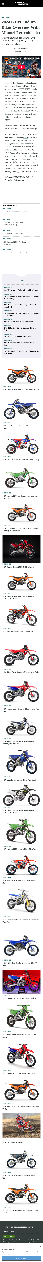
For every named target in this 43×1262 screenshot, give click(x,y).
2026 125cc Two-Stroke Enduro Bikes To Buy (20, 329)
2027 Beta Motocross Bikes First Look (18, 632)
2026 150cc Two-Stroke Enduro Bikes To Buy (20, 344)
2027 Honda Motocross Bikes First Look (19, 1073)
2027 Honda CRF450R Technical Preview (19, 998)
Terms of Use (8, 1231)
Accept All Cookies (21, 1258)
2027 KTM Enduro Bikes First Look (15, 253)
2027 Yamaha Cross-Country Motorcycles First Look (20, 306)
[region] (21, 1252)
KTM (25, 137)
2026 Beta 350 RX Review (13, 1142)
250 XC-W (31, 111)
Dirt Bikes (6, 17)
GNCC (7, 120)
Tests (5, 1139)
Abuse (30, 1227)
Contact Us (8, 1227)
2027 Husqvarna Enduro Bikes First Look (15, 213)
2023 (27, 89)
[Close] (40, 1246)
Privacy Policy (20, 1227)
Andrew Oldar (22, 48)
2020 (22, 89)
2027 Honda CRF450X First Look (14, 233)
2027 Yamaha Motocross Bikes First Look (19, 780)
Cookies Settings (9, 1236)
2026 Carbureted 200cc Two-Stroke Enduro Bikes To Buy (14, 243)
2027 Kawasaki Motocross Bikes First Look (20, 849)
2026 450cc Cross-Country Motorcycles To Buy (21, 672)
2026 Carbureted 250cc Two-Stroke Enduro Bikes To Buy (14, 224)
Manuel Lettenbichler (14, 147)
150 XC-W (18, 111)
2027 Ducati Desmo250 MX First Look (18, 567)
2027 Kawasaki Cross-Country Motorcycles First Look (21, 352)
